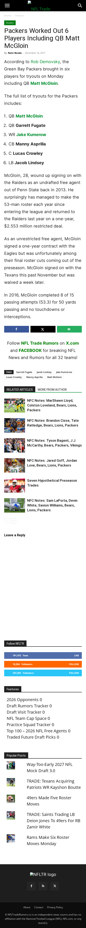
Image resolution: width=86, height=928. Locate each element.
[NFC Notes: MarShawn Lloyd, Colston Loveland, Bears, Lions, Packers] (14, 405)
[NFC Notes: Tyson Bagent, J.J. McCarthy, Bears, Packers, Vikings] (14, 445)
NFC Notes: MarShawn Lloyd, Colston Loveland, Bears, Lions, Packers (52, 405)
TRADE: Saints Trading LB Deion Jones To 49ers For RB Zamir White (53, 821)
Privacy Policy (55, 907)
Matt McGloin (44, 83)
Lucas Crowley (14, 377)
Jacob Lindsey (44, 372)
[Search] (80, 5)
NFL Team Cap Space (27, 718)
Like (76, 655)
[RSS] (43, 886)
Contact (38, 907)
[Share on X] (42, 329)
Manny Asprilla (34, 377)
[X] (55, 886)
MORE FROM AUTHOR (52, 389)
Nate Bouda (15, 52)
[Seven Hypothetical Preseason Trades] (14, 485)
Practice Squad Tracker (29, 724)
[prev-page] (6, 520)
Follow (74, 664)
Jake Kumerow (31, 134)
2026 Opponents (23, 699)
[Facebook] (31, 886)
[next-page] (13, 520)
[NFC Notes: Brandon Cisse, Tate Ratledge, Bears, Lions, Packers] (14, 425)
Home (7, 15)
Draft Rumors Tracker (27, 706)
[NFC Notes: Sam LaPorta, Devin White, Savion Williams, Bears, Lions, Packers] (14, 505)
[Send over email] (69, 329)
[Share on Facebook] (16, 329)
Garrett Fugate (24, 372)
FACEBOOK (30, 350)
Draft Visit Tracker (24, 712)
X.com (72, 343)
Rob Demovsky (45, 61)
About (26, 907)
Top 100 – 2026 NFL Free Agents (37, 731)
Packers (19, 15)
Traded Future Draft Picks (31, 737)
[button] (7, 5)
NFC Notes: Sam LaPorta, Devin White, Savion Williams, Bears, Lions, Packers (52, 505)
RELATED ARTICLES (20, 389)
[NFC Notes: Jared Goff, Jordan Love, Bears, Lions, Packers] (14, 465)
